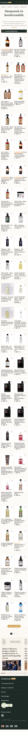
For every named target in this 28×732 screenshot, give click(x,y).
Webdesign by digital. (21, 720)
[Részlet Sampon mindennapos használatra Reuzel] (7, 535)
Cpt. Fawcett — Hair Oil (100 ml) (6, 76)
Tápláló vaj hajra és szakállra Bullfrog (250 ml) (6, 594)
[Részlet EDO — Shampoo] (20, 217)
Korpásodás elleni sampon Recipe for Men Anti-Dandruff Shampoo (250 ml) (19, 445)
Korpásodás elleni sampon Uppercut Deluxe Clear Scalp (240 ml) (6, 421)
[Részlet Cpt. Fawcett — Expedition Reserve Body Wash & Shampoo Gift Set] (20, 67)
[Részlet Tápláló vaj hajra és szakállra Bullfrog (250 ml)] (7, 585)
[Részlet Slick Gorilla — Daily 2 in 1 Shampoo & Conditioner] (7, 265)
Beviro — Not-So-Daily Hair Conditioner (7, 51)
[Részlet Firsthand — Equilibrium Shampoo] (7, 313)
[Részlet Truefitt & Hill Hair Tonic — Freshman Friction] (20, 265)
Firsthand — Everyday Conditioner (7, 297)
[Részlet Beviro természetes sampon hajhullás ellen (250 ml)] (7, 170)
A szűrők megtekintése (11, 31)
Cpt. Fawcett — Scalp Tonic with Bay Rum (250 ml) (7, 128)
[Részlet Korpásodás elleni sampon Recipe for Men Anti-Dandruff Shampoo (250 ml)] (20, 435)
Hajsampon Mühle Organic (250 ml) (19, 102)
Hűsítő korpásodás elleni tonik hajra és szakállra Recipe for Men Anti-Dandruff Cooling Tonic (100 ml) (6, 496)
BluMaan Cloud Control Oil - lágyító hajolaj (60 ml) (6, 616)
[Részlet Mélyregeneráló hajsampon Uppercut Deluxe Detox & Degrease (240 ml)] (20, 386)
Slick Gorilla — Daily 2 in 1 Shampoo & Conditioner (7, 274)
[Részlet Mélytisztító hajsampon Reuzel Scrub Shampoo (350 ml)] (20, 511)
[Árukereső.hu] (6, 705)
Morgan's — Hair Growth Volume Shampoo (5, 250)
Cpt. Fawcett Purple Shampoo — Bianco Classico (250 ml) (20, 51)
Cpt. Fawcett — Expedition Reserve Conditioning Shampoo (19, 129)
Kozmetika (9, 6)
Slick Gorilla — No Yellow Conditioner (6, 346)
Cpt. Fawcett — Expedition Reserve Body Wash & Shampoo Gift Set (19, 77)
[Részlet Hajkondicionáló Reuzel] (20, 485)
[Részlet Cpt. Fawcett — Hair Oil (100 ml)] (7, 67)
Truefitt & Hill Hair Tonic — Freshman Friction (19, 274)
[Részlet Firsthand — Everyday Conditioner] (7, 289)
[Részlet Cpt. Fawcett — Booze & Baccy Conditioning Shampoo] (7, 144)
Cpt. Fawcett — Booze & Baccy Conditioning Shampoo (5, 154)
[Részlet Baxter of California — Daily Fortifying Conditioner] (20, 607)
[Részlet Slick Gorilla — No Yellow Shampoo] (20, 338)
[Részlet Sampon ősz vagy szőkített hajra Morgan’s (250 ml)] (7, 435)
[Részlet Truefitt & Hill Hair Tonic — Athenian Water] (20, 289)
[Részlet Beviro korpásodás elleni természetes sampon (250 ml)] (20, 170)
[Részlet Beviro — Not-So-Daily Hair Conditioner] (7, 42)
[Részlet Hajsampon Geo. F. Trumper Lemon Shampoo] (20, 535)
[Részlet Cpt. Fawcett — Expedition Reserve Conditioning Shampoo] (20, 119)
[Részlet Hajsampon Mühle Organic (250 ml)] (20, 94)
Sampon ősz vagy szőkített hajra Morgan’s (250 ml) (6, 444)
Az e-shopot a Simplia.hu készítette (8, 720)
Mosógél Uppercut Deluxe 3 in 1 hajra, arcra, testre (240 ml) (20, 371)
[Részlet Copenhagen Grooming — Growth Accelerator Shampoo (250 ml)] (20, 313)
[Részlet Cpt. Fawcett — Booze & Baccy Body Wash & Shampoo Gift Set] (7, 94)
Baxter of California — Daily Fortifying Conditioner (20, 616)
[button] (11, 37)
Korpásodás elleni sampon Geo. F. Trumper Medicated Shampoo (6, 571)
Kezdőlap (3, 6)
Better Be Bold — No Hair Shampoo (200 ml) (6, 226)
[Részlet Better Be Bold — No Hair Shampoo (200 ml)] (7, 217)
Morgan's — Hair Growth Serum (19, 249)
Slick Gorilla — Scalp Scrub (20, 202)
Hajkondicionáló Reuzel (18, 493)
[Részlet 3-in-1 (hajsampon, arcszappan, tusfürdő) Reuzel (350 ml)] (7, 511)
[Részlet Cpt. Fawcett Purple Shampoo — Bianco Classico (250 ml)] (20, 42)
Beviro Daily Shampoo (20, 152)
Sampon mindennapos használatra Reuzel (7, 543)
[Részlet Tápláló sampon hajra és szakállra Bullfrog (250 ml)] (20, 561)
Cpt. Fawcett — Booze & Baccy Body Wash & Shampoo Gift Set (7, 104)
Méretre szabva (15, 641)
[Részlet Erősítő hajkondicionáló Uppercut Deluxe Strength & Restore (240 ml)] (7, 386)
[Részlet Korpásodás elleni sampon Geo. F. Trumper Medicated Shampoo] (7, 561)
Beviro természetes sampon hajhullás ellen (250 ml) (7, 179)
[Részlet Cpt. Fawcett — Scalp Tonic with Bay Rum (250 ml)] (7, 119)
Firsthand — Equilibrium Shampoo (7, 321)
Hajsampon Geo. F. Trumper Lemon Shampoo (19, 546)
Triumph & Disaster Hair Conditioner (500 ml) (7, 371)
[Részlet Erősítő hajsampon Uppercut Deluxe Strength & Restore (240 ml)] (20, 411)
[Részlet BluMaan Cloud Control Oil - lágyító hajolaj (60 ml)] (7, 607)
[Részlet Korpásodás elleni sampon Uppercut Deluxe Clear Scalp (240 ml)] (7, 411)
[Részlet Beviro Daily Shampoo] (20, 144)
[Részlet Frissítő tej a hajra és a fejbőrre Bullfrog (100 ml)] (20, 585)
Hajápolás (16, 6)
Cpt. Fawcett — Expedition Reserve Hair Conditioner (6, 203)
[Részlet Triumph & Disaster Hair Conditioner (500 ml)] (7, 362)
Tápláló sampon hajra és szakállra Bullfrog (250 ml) (20, 570)
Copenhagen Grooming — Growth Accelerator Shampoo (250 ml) (20, 323)
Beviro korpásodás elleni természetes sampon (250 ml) (20, 179)
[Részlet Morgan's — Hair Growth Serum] (20, 241)
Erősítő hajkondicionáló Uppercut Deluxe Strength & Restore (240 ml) (6, 396)
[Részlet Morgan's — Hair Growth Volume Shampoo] (7, 241)
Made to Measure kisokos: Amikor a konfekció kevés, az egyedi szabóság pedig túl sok (11, 653)
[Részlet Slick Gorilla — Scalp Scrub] (20, 193)
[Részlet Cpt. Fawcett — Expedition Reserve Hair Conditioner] (7, 193)
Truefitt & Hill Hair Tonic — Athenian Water (19, 298)
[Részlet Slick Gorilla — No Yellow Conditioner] (7, 338)
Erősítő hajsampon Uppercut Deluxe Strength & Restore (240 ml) (19, 421)
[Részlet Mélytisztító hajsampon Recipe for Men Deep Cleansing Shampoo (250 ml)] (20, 459)
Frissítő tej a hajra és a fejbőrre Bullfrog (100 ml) (20, 594)
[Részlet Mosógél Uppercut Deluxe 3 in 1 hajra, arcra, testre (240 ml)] (20, 362)
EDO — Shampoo (19, 225)
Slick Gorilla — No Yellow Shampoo (19, 346)
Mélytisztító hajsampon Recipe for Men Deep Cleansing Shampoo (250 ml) (20, 469)
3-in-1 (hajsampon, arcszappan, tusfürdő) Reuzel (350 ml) (7, 520)
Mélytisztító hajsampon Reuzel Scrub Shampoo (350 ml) (19, 521)
